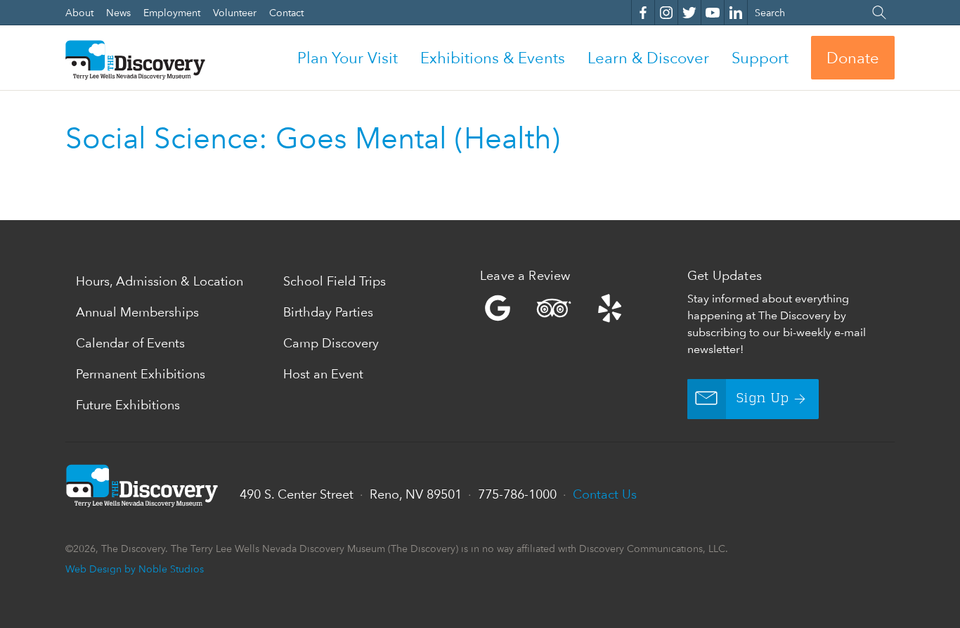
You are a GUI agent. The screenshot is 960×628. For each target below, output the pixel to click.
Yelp (580, 308)
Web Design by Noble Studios (134, 569)
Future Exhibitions (128, 404)
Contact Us (605, 494)
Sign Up (763, 398)
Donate (852, 58)
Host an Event (323, 373)
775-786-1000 (517, 494)
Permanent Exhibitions (140, 373)
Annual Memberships (137, 312)
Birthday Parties (328, 312)
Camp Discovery (331, 342)
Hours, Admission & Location (159, 281)
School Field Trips (334, 281)
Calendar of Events (130, 342)
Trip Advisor (553, 308)
